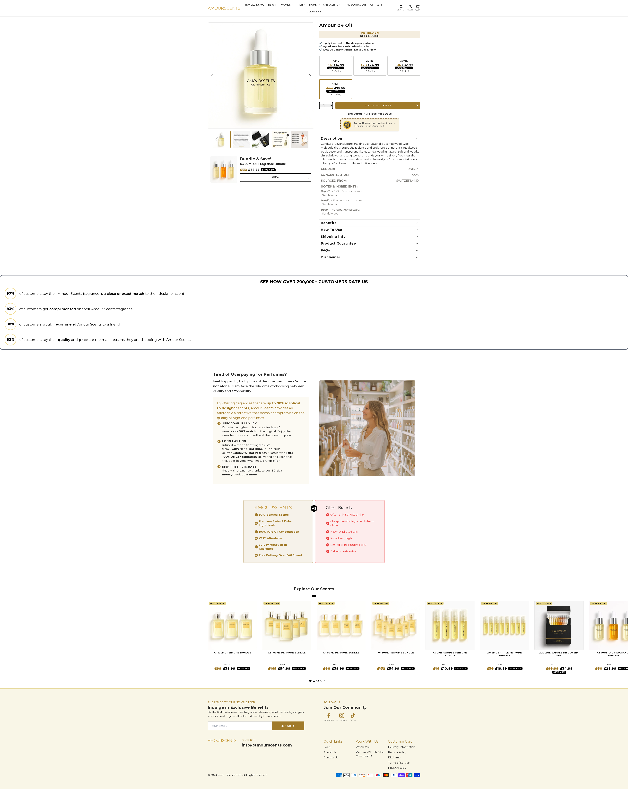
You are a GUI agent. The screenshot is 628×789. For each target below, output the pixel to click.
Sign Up (286, 725)
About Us (330, 752)
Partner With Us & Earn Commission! (371, 754)
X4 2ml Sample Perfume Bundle (450, 654)
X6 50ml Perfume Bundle (396, 652)
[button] (401, 6)
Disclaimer (394, 757)
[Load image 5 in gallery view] (299, 139)
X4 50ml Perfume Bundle (341, 652)
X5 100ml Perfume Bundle (287, 652)
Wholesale (363, 747)
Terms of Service (399, 762)
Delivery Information (401, 747)
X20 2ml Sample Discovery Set (559, 654)
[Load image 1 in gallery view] (221, 139)
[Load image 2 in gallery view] (241, 139)
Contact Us (331, 757)
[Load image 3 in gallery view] (260, 139)
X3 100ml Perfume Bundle (232, 652)
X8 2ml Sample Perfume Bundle (504, 654)
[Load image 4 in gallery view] (280, 139)
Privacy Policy (397, 768)
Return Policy (397, 752)
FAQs (327, 747)
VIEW (275, 177)
